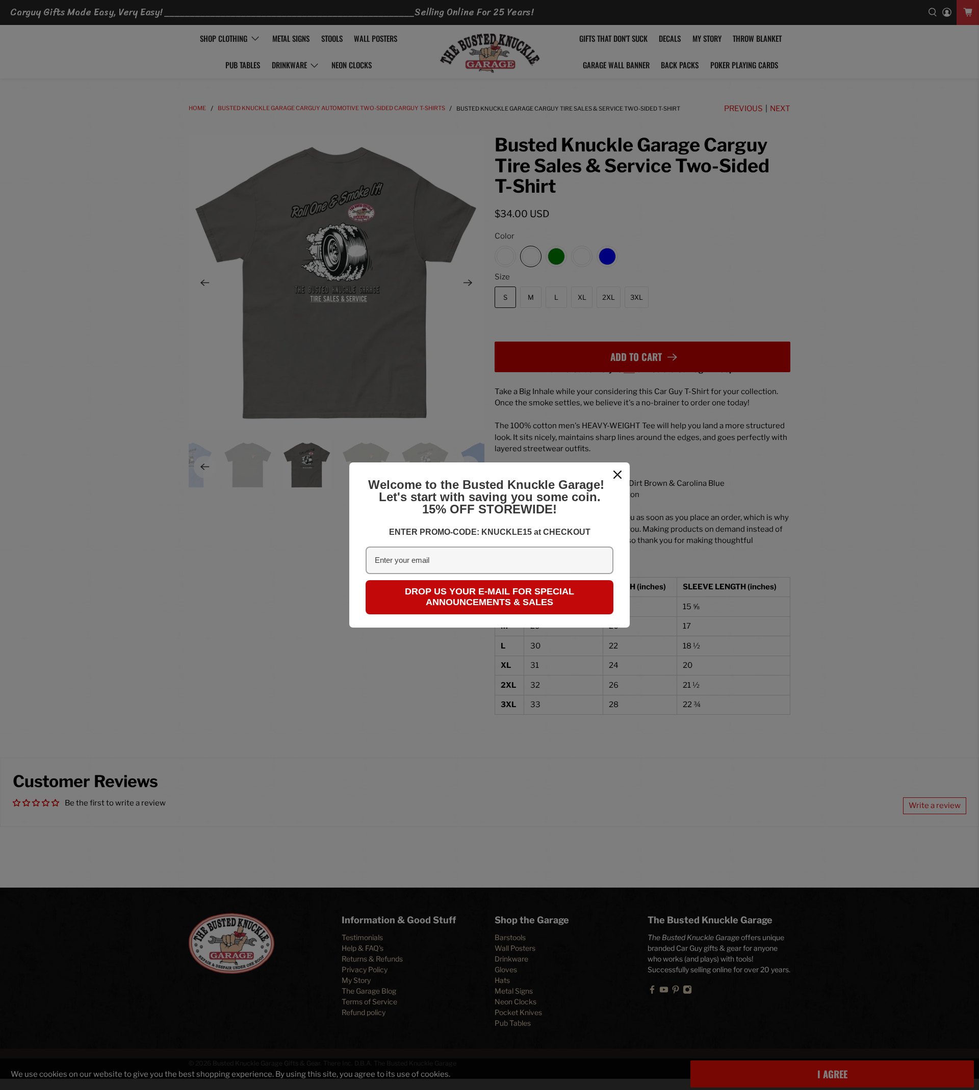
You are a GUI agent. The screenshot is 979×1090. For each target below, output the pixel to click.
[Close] (617, 474)
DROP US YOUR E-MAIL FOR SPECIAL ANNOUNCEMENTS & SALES (489, 597)
